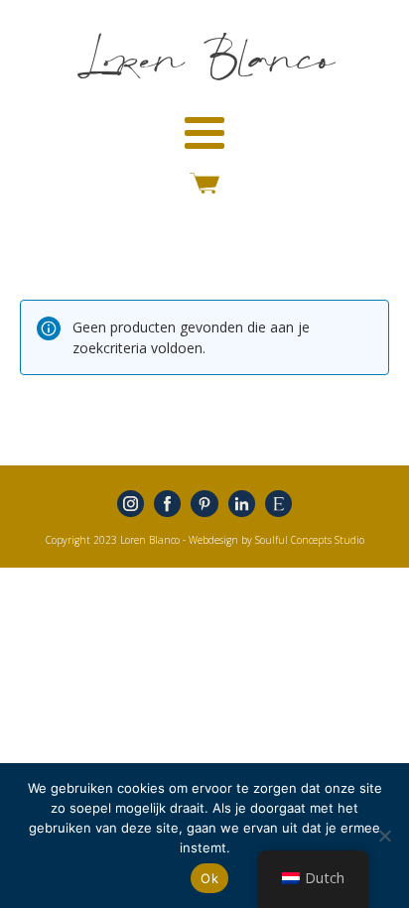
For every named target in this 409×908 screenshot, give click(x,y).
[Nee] (384, 835)
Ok (209, 878)
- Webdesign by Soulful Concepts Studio (273, 540)
